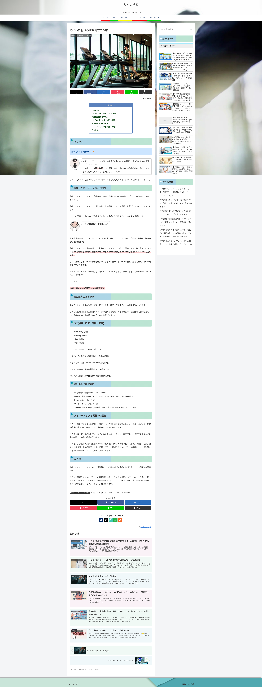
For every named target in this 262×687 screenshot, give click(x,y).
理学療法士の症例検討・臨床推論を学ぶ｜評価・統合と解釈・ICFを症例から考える (176, 203)
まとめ (95, 130)
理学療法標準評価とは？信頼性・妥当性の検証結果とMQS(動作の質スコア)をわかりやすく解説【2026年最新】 (175, 233)
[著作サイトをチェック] (101, 520)
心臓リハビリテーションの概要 (104, 113)
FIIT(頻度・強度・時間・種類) (104, 120)
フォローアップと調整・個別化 (104, 127)
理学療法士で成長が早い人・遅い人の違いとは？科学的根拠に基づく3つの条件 (176, 244)
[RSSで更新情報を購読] (120, 520)
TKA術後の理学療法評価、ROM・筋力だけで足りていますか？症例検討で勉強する (175, 222)
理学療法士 (127, 493)
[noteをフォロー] (111, 520)
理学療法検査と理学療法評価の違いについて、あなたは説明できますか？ (175, 212)
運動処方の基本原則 (100, 117)
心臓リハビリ (96, 493)
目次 (107, 105)
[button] (145, 92)
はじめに (96, 110)
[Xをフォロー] (106, 520)
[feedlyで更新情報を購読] (115, 520)
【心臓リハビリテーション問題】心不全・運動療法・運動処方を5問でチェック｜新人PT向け (176, 192)
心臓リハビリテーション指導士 (80, 493)
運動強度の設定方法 (100, 123)
